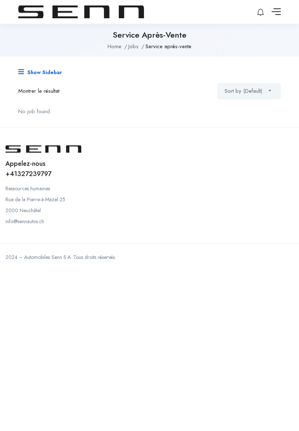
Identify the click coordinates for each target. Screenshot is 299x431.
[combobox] (249, 91)
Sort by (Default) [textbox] (243, 91)
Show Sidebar (44, 72)
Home (114, 46)
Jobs (133, 46)
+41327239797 (28, 174)
